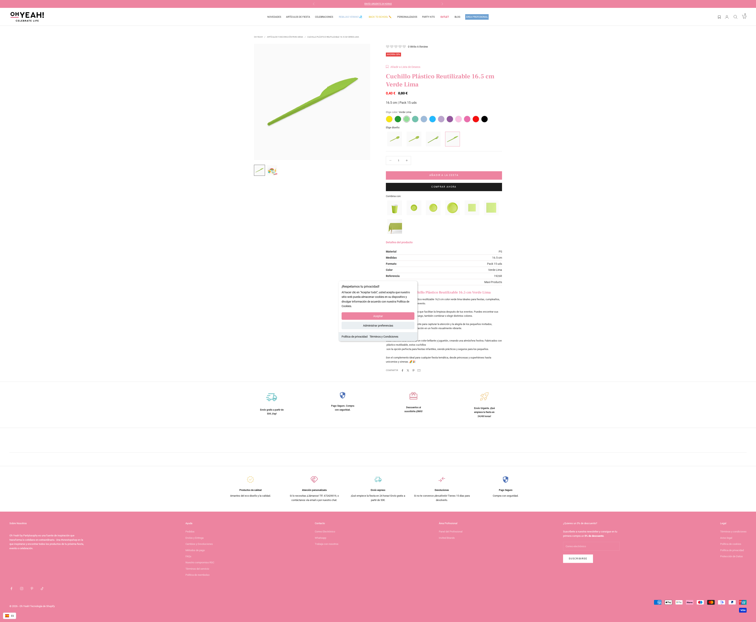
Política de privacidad (355, 336)
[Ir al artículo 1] (259, 170)
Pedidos (190, 531)
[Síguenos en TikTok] (42, 589)
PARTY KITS (428, 17)
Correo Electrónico (325, 531)
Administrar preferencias (378, 325)
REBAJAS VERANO (350, 17)
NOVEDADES (274, 17)
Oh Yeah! (258, 37)
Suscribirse (578, 558)
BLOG (457, 17)
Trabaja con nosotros (326, 543)
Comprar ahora (443, 186)
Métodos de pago (195, 550)
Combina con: (393, 196)
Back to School (380, 17)
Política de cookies (730, 543)
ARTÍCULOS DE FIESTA (298, 17)
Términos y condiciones (733, 531)
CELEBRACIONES (324, 17)
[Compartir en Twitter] (408, 370)
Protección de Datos (731, 556)
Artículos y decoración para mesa (285, 37)
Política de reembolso (197, 574)
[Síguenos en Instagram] (22, 589)
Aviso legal (726, 537)
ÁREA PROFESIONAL (477, 17)
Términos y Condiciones (384, 336)
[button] (403, 67)
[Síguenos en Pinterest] (32, 589)
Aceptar (378, 315)
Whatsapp (320, 537)
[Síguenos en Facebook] (11, 589)
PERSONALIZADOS (407, 17)
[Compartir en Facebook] (402, 370)
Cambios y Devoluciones (199, 543)
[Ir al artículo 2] (272, 170)
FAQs (188, 556)
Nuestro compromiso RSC (199, 562)
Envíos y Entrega (194, 537)
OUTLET (444, 17)
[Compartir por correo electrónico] (419, 370)
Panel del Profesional (450, 531)
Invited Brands (447, 537)
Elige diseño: (393, 127)
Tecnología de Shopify (42, 606)
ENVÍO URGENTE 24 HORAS (378, 4)
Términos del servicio (197, 568)
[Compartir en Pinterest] (413, 370)
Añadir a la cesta (444, 175)
